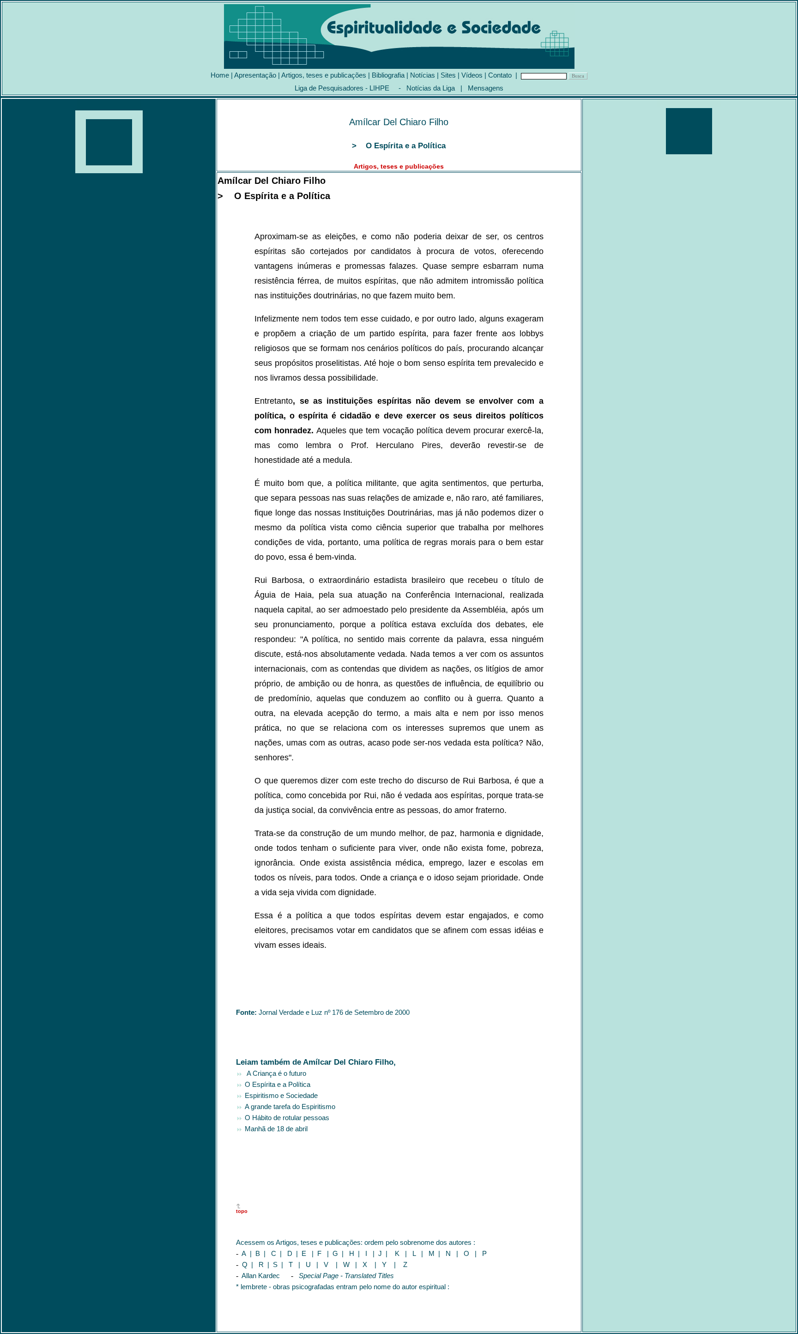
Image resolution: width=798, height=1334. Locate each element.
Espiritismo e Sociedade (281, 1095)
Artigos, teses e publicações (323, 75)
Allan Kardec (262, 1275)
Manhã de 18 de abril (276, 1129)
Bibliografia (388, 75)
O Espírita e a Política (277, 1084)
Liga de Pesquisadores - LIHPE (342, 88)
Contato (500, 75)
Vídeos (472, 75)
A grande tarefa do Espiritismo (289, 1106)
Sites (448, 75)
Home (220, 75)
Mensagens (485, 88)
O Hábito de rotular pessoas (287, 1118)
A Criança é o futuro (274, 1073)
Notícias (422, 75)
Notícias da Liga (430, 88)
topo (242, 1211)
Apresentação (255, 75)
